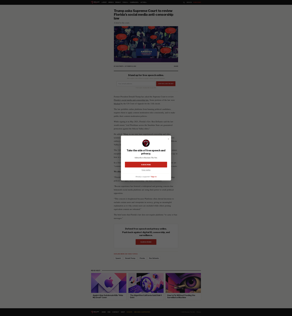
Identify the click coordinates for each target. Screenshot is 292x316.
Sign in (154, 177)
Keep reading (146, 170)
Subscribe (146, 164)
